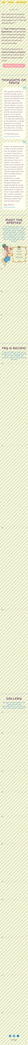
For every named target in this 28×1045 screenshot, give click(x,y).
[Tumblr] (10, 1036)
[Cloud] (14, 1036)
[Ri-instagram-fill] (18, 1036)
